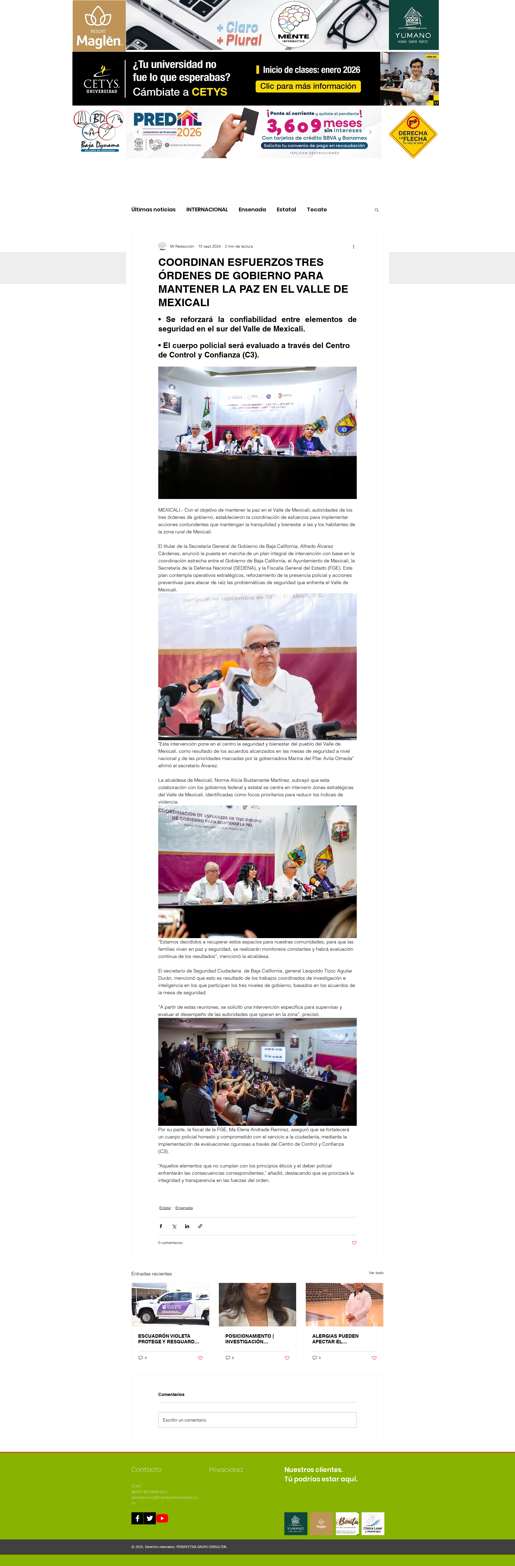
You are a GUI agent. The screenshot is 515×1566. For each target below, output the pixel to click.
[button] (376, 209)
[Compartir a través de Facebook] (160, 1226)
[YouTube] (162, 1518)
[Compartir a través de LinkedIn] (187, 1226)
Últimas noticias (153, 209)
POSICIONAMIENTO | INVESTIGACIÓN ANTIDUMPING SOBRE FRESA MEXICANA (251, 1338)
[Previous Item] (138, 131)
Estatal (286, 209)
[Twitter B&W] (150, 1518)
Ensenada (252, 209)
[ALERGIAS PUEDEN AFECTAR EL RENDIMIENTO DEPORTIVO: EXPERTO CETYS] (344, 1304)
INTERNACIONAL (207, 209)
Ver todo (376, 1272)
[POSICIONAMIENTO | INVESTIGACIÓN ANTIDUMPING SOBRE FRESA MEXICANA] (257, 1304)
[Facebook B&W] (137, 1518)
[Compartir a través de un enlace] (200, 1226)
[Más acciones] (353, 246)
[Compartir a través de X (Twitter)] (173, 1226)
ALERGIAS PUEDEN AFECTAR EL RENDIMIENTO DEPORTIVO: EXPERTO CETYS (339, 1338)
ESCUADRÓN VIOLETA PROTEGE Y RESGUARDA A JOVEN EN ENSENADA (168, 1338)
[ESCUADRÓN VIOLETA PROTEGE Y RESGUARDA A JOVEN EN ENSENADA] (170, 1304)
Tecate (317, 209)
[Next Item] (370, 131)
